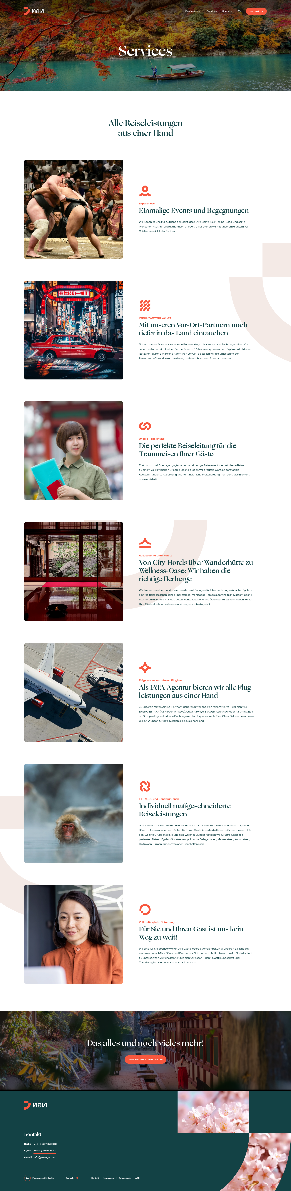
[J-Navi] (34, 11)
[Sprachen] (239, 11)
